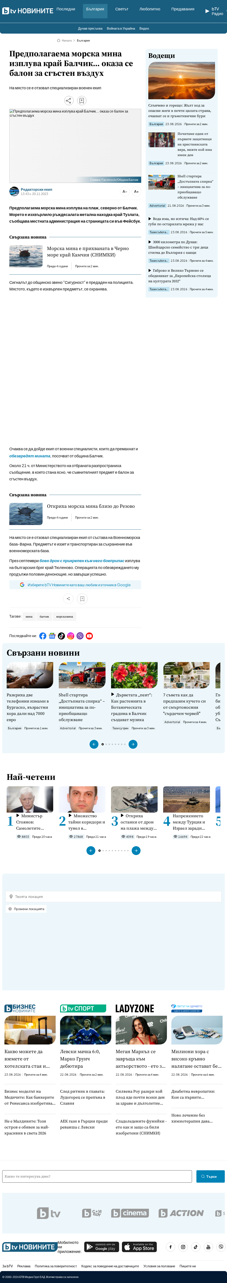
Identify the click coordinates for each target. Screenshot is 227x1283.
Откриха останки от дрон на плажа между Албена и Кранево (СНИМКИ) (139, 822)
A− (125, 191)
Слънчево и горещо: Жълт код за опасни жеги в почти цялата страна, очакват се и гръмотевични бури (179, 110)
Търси (211, 1176)
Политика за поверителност (56, 1266)
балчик (44, 616)
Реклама (23, 1266)
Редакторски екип (36, 189)
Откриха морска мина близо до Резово (91, 506)
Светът (121, 8)
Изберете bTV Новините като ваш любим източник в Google (79, 584)
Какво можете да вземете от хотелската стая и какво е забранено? (26, 1059)
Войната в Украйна (121, 28)
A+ (136, 191)
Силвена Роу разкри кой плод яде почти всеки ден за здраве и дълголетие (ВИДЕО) (140, 1097)
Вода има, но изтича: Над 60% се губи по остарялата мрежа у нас (178, 221)
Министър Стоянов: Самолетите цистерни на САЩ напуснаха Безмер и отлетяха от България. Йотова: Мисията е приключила (34, 822)
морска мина (64, 616)
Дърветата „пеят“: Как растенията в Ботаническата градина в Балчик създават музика (131, 707)
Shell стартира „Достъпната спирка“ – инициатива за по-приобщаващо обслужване (195, 187)
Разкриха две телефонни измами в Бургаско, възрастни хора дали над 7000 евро (28, 707)
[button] (94, 744)
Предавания (182, 8)
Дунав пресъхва (90, 28)
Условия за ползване (159, 1266)
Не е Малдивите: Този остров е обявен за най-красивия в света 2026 (26, 1127)
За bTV (7, 1266)
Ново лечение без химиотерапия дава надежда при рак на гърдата (190, 1118)
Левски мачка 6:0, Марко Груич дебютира (80, 1058)
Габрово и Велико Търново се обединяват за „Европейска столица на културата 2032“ (179, 275)
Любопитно (149, 8)
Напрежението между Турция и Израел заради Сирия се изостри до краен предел (190, 822)
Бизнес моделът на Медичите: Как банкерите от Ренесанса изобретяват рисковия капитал (29, 1097)
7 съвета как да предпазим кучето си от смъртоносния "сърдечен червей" (184, 704)
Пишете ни (188, 1266)
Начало (67, 40)
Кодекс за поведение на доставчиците (110, 1266)
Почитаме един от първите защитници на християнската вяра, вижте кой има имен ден (195, 144)
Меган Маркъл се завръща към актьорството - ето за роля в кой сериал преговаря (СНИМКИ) (141, 1059)
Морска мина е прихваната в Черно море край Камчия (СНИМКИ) (88, 251)
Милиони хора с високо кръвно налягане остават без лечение (195, 1059)
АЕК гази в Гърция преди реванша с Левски (84, 1124)
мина (29, 616)
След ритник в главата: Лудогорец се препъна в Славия (82, 1097)
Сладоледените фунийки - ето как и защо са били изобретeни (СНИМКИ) (141, 1127)
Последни (66, 8)
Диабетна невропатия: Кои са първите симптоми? (193, 1094)
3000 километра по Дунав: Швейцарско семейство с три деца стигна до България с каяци (178, 247)
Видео (144, 28)
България (95, 8)
